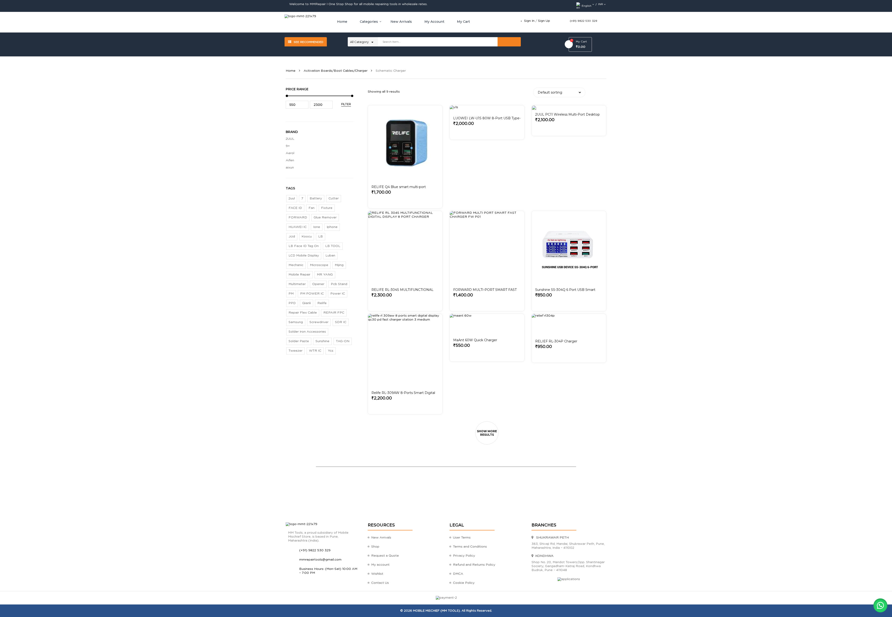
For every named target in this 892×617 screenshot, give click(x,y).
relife (322, 303)
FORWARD (298, 217)
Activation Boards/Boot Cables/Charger (335, 70)
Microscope (319, 265)
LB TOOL (332, 246)
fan (311, 208)
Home (290, 70)
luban (330, 255)
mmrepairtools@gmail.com (320, 559)
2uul (292, 198)
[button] (880, 605)
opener (318, 284)
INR (600, 4)
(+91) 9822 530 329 (583, 20)
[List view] (602, 92)
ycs (330, 350)
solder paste (299, 341)
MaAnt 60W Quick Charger (475, 340)
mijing (339, 265)
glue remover (325, 217)
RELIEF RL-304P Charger (556, 341)
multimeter (297, 284)
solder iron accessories (307, 331)
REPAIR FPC (333, 312)
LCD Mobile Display (304, 255)
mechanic (296, 265)
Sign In (529, 21)
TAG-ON (342, 341)
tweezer (295, 350)
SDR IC (340, 322)
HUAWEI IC (298, 227)
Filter (346, 104)
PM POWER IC (312, 293)
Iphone (332, 227)
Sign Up (544, 21)
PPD (292, 303)
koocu (307, 236)
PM (291, 293)
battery (316, 198)
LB (320, 236)
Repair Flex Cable (303, 312)
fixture (326, 208)
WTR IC (315, 350)
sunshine (322, 341)
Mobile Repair (299, 274)
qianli (306, 303)
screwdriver (318, 322)
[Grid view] (595, 92)
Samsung (296, 322)
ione (316, 227)
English (586, 5)
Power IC (337, 293)
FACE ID (295, 208)
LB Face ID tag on (304, 246)
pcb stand (339, 284)
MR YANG (325, 274)
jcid (292, 236)
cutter (333, 198)
